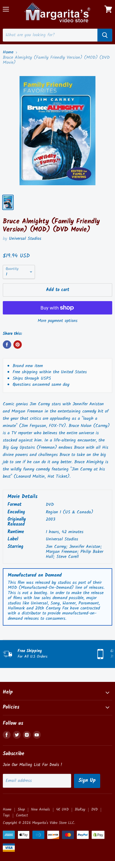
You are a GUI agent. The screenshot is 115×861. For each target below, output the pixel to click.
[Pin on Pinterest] (17, 344)
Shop (21, 810)
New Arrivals (40, 810)
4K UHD (62, 810)
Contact (22, 815)
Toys (6, 815)
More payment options (57, 321)
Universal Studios (25, 238)
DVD (94, 810)
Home (8, 52)
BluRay (80, 810)
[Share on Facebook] (7, 344)
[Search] (104, 35)
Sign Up (87, 781)
